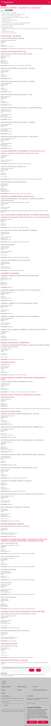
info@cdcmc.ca (4, 462)
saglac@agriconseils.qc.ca (6, 516)
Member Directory (21, 686)
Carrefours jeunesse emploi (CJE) (9, 12)
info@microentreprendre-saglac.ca (7, 534)
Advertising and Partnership (40, 690)
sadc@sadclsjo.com (4, 564)
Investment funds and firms (7, 31)
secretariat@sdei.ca (4, 389)
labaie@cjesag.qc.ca (5, 102)
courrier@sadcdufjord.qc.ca (6, 592)
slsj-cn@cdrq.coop (4, 354)
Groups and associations (7, 25)
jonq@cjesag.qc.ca (4, 89)
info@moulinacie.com (5, 372)
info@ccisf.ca (3, 311)
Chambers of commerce (7, 18)
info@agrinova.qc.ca (5, 161)
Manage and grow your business (25, 674)
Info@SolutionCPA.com (5, 191)
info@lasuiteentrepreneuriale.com (7, 46)
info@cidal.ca (3, 225)
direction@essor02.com (5, 502)
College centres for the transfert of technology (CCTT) (13, 14)
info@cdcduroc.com (4, 475)
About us (35, 686)
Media (3, 693)
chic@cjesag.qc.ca (4, 76)
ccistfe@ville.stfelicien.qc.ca (6, 298)
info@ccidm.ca (3, 284)
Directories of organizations (7, 675)
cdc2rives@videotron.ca (5, 421)
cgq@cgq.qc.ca (4, 174)
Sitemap (21, 711)
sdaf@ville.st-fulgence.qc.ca (6, 268)
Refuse (43, 722)
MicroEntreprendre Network (8, 27)
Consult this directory (34, 662)
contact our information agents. (20, 667)
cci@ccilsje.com (4, 337)
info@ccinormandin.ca (5, 324)
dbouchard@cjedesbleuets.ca (6, 117)
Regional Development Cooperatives (9, 20)
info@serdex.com (4, 406)
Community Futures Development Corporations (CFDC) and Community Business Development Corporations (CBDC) (25, 29)
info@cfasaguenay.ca (5, 488)
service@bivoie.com (4, 63)
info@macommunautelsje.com (6, 449)
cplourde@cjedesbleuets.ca (6, 131)
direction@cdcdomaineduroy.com (7, 434)
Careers (4, 690)
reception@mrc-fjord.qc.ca (6, 239)
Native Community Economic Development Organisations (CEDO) (16, 23)
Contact (19, 690)
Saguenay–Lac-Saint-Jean (39, 674)
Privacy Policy (16, 711)
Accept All (32, 722)
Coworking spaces (6, 21)
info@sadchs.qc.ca (4, 606)
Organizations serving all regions (9, 32)
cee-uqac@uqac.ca (4, 208)
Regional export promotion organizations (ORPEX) (12, 24)
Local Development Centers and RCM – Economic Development (15, 17)
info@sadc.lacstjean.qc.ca (6, 551)
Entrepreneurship (4, 674)
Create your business (13, 674)
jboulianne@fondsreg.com (6, 623)
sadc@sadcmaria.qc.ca (5, 577)
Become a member (6, 686)
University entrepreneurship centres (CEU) (11, 15)
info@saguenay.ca (4, 252)
